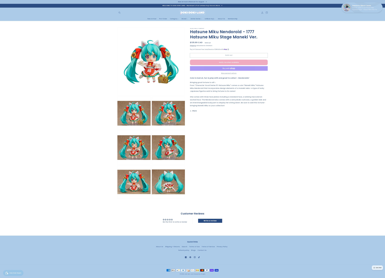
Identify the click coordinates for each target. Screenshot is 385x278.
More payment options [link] (229, 73)
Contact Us (202, 250)
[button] (119, 12)
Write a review (210, 221)
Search (184, 247)
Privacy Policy (222, 247)
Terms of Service (208, 247)
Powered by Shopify (199, 274)
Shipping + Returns (172, 247)
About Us (159, 247)
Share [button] (194, 111)
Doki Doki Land (189, 274)
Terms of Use (194, 247)
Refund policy (183, 250)
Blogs (193, 250)
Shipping (193, 45)
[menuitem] (152, 19)
